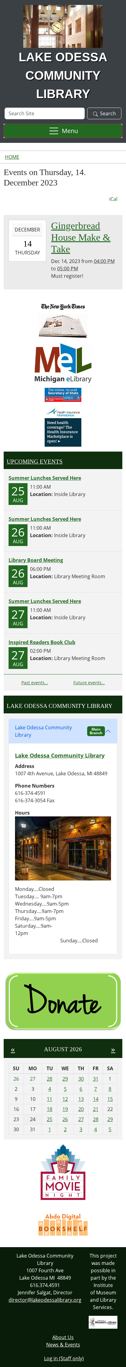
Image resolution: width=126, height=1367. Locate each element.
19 (65, 1109)
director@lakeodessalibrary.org (45, 1299)
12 (65, 1099)
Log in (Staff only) (64, 1358)
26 (65, 1119)
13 (81, 1099)
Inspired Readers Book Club (42, 642)
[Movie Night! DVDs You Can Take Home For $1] (63, 1171)
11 (49, 1099)
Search (108, 113)
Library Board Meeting (36, 560)
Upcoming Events (35, 461)
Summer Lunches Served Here (45, 478)
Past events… (34, 682)
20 (81, 1109)
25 (49, 1119)
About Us (63, 1337)
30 (81, 1078)
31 (95, 1078)
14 (95, 1099)
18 (49, 1109)
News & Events (63, 1344)
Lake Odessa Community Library (58, 731)
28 (49, 1078)
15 (110, 1099)
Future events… (89, 682)
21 (95, 1109)
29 (65, 1078)
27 (81, 1119)
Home (12, 157)
